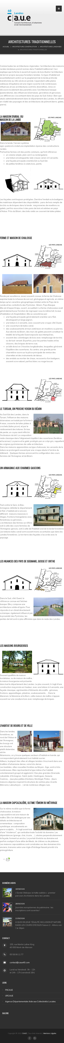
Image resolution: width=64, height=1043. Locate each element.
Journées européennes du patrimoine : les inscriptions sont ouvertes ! (34, 909)
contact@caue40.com (20, 962)
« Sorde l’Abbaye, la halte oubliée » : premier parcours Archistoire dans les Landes (35, 894)
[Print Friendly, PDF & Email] (8, 859)
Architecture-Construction (24, 47)
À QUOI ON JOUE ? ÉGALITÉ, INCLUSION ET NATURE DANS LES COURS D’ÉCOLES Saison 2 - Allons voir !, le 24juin (38, 925)
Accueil (6, 47)
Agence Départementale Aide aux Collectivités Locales (30, 1001)
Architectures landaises (50, 47)
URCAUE (9, 995)
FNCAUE (9, 990)
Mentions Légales (49, 1033)
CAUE (24, 1033)
